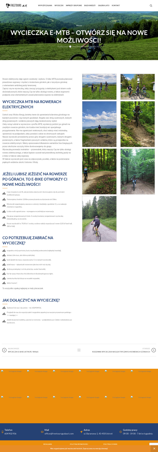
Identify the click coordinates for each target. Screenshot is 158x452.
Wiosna (79, 25)
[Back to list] (79, 350)
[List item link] (37, 314)
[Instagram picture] (14, 383)
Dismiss (154, 448)
